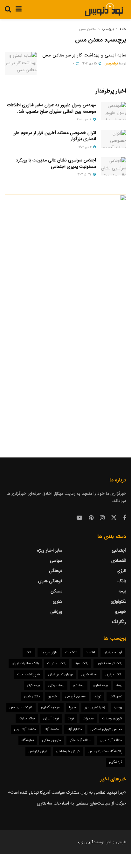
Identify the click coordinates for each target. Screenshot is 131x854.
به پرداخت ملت (28, 674)
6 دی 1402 (86, 147)
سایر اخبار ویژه (49, 550)
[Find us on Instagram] (102, 518)
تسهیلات (116, 696)
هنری (57, 601)
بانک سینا (81, 663)
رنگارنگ (119, 621)
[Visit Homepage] (104, 9)
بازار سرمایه (49, 652)
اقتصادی (118, 560)
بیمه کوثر (33, 685)
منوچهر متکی (51, 740)
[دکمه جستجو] (8, 9)
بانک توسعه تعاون (109, 663)
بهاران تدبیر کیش (60, 674)
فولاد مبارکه (27, 718)
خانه (123, 29)
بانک (122, 580)
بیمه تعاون (100, 685)
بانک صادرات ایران (25, 663)
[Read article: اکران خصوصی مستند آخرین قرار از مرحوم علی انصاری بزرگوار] (113, 139)
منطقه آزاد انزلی (111, 740)
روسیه (118, 707)
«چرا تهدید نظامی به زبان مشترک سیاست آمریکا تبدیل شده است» (67, 792)
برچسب (108, 29)
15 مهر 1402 (90, 63)
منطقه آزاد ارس (25, 729)
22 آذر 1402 (85, 174)
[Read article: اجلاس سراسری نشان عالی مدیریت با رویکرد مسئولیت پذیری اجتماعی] (113, 166)
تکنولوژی (118, 601)
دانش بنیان (32, 696)
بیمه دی (78, 685)
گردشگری (115, 762)
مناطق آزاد (74, 729)
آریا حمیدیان (113, 652)
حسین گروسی (76, 696)
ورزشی (56, 611)
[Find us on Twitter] (114, 518)
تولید (97, 696)
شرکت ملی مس (21, 707)
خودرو (120, 611)
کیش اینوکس (38, 751)
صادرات (88, 718)
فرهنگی (55, 570)
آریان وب (85, 842)
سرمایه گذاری (50, 707)
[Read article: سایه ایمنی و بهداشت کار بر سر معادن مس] (21, 63)
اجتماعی (119, 550)
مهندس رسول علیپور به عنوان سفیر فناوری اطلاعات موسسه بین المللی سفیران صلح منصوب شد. (51, 108)
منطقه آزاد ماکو (80, 740)
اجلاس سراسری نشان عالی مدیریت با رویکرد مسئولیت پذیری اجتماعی (56, 163)
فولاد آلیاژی (51, 718)
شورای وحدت (112, 718)
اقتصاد (90, 652)
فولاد (71, 718)
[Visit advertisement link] (65, 316)
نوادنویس (111, 63)
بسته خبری (89, 674)
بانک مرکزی (114, 674)
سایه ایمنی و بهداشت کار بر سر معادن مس (84, 55)
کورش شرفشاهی (68, 751)
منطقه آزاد (52, 729)
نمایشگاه (28, 740)
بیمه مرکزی (56, 685)
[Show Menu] (19, 9)
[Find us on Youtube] (79, 518)
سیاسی (56, 560)
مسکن (56, 591)
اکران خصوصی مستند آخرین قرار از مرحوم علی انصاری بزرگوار (54, 136)
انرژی (121, 570)
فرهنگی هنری (50, 580)
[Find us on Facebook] (124, 518)
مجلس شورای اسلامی (106, 729)
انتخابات (71, 652)
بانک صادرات (56, 663)
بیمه (122, 591)
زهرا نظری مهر (95, 707)
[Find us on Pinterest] (91, 518)
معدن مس (87, 29)
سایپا (72, 707)
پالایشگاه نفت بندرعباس (105, 751)
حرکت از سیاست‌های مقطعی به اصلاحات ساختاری (81, 803)
